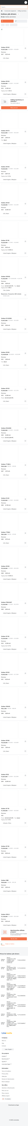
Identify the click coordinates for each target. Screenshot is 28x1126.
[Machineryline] (2, 11)
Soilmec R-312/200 (6, 318)
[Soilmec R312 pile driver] (14, 764)
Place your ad (14, 107)
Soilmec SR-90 (5, 566)
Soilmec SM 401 (5, 276)
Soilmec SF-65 (5, 240)
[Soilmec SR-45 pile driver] (14, 37)
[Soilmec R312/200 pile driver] (14, 417)
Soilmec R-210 (5, 498)
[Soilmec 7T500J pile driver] (14, 522)
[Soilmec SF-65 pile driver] (14, 230)
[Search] (25, 7)
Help (3, 1043)
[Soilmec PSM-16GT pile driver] (14, 592)
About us (4, 1040)
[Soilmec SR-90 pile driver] (14, 556)
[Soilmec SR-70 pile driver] (14, 120)
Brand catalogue (6, 1081)
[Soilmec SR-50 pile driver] (14, 662)
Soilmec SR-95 (5, 352)
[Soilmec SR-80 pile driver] (14, 730)
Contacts (4, 1045)
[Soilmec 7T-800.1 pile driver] (14, 453)
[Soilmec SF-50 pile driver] (14, 836)
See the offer (14, 938)
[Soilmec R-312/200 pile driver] (14, 308)
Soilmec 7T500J (5, 532)
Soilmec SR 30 (3, 960)
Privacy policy (5, 1073)
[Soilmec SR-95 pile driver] (14, 342)
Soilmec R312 (5, 774)
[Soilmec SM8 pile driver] (14, 870)
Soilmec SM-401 (5, 706)
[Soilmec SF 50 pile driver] (14, 798)
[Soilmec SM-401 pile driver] (14, 696)
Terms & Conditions (6, 1071)
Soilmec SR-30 (5, 81)
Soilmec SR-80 (5, 740)
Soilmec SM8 (4, 880)
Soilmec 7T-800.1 (6, 464)
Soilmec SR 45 (3, 976)
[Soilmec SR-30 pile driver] (14, 71)
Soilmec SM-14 (5, 914)
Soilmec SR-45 (5, 47)
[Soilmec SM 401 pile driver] (14, 266)
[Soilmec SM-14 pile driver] (14, 904)
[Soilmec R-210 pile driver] (14, 487)
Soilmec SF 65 (3, 1005)
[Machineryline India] (10, 2)
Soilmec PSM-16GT (6, 602)
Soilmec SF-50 (5, 846)
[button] (26, 2)
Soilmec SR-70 (5, 130)
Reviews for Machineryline (8, 1079)
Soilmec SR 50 (3, 995)
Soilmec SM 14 (3, 1014)
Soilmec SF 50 (5, 808)
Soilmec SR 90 (3, 1023)
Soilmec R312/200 (6, 428)
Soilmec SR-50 (5, 672)
